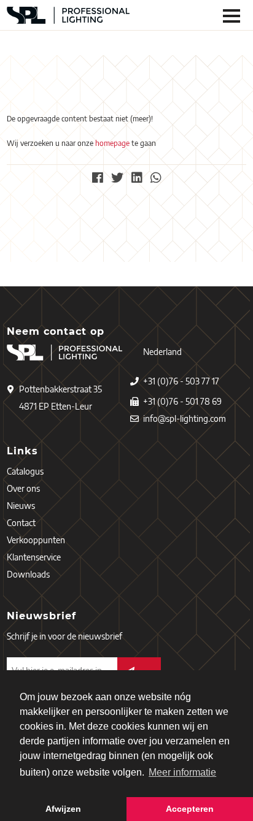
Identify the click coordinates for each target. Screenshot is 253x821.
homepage (112, 143)
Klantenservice (34, 557)
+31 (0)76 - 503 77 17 (181, 381)
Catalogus (25, 471)
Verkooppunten (36, 540)
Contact (21, 522)
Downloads (28, 574)
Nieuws (21, 505)
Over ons (23, 488)
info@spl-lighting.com (184, 418)
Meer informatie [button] (182, 772)
